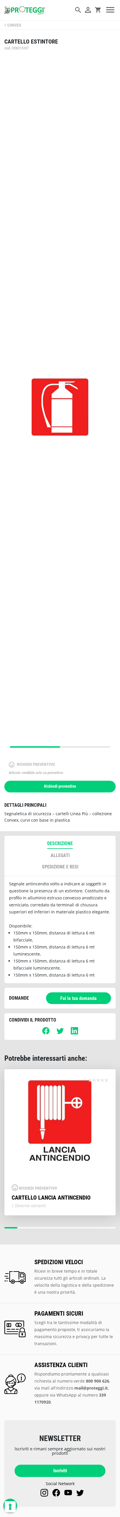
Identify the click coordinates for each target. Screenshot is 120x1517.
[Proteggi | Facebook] (56, 1493)
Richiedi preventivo (60, 786)
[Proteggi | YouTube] (68, 1493)
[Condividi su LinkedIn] (74, 1033)
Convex (14, 25)
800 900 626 (97, 1381)
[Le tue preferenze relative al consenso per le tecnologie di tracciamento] (10, 1506)
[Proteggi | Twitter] (80, 1493)
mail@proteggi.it (91, 1388)
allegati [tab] (60, 855)
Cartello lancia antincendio (51, 1197)
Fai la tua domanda (78, 998)
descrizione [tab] (60, 843)
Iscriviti (60, 1470)
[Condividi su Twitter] (60, 1033)
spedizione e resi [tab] (60, 867)
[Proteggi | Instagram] (44, 1493)
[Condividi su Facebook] (46, 1033)
